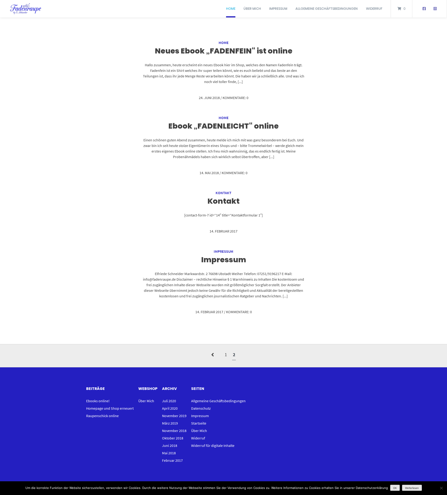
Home (230, 8)
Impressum (278, 8)
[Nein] (441, 488)
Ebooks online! (98, 401)
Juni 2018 (169, 445)
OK (395, 488)
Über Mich (252, 8)
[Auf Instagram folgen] (435, 9)
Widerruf (374, 8)
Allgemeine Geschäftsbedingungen (326, 8)
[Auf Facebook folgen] (424, 9)
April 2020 (170, 408)
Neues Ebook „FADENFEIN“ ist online (223, 51)
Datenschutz (201, 408)
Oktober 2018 (172, 438)
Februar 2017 (172, 460)
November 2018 (174, 430)
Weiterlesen (412, 488)
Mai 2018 (169, 453)
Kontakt (223, 192)
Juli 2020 (169, 401)
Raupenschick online (102, 415)
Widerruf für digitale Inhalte (212, 445)
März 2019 (170, 423)
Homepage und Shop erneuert (110, 408)
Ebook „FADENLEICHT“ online (223, 126)
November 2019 (174, 415)
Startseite (198, 423)
